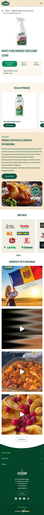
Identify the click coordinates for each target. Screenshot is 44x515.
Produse (7, 11)
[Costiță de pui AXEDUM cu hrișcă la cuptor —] (22, 371)
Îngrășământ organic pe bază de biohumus (22, 11)
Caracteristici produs (9, 64)
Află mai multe (9, 125)
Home (2, 10)
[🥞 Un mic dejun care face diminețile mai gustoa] (22, 414)
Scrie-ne (22, 493)
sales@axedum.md (22, 488)
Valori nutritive (36, 64)
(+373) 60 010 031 (22, 486)
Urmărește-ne (22, 439)
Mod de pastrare (24, 64)
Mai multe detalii (9, 176)
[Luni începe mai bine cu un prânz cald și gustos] (22, 329)
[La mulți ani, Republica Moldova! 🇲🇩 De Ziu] (22, 286)
